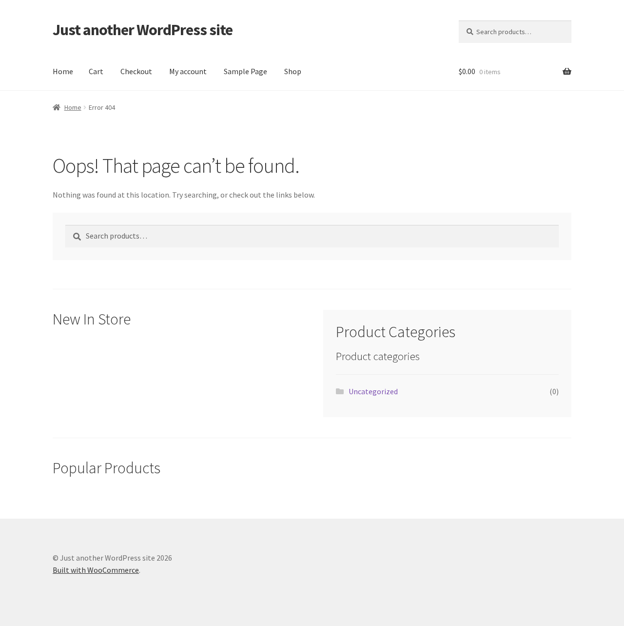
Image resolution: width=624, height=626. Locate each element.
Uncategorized (373, 391)
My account (188, 71)
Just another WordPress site (143, 30)
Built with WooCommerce (96, 570)
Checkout (136, 71)
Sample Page (245, 71)
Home (63, 71)
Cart (96, 71)
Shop (292, 71)
